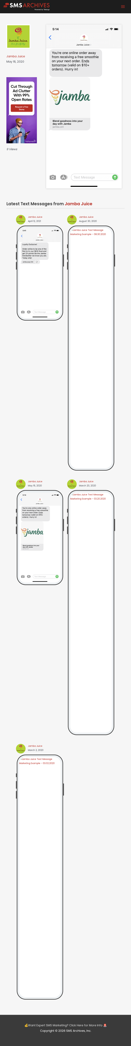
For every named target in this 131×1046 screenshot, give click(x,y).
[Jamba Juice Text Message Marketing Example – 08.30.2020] (91, 348)
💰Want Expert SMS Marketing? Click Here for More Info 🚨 (65, 1025)
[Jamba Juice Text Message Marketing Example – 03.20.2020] (91, 612)
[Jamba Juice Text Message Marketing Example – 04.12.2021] (40, 272)
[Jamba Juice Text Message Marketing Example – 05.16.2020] (40, 537)
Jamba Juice (15, 56)
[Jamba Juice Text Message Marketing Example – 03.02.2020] (40, 877)
